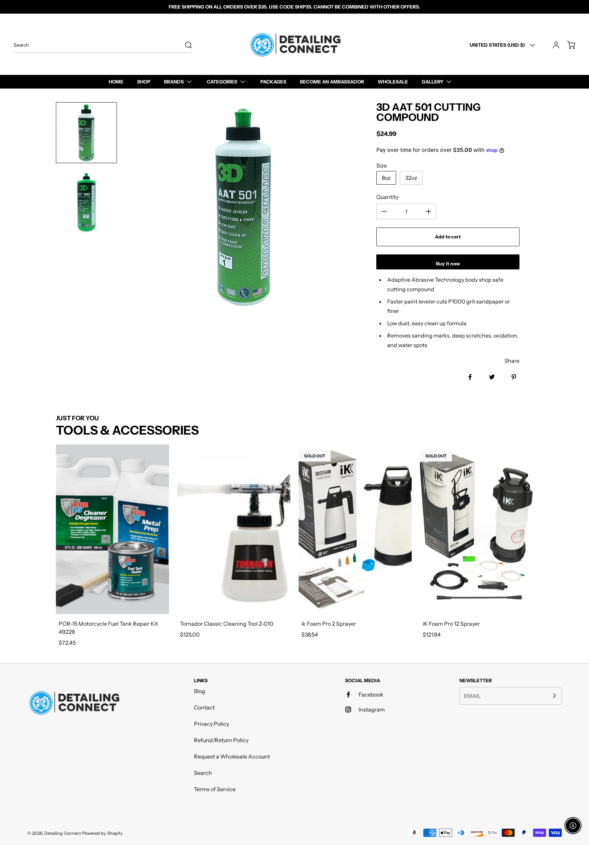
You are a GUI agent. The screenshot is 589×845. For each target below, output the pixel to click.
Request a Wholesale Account (232, 756)
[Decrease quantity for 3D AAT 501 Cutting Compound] (384, 211)
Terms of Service (215, 789)
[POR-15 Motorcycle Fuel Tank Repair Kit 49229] (112, 529)
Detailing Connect (62, 833)
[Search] (185, 44)
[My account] (552, 44)
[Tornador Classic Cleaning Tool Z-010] (233, 529)
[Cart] (567, 44)
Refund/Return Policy (221, 740)
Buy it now (448, 264)
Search (203, 772)
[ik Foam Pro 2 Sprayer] (355, 529)
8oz (386, 177)
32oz (411, 177)
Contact (204, 707)
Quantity (387, 196)
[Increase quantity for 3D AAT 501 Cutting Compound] (428, 211)
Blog (199, 691)
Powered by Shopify (102, 833)
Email (472, 695)
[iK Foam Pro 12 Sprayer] (476, 529)
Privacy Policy (211, 723)
